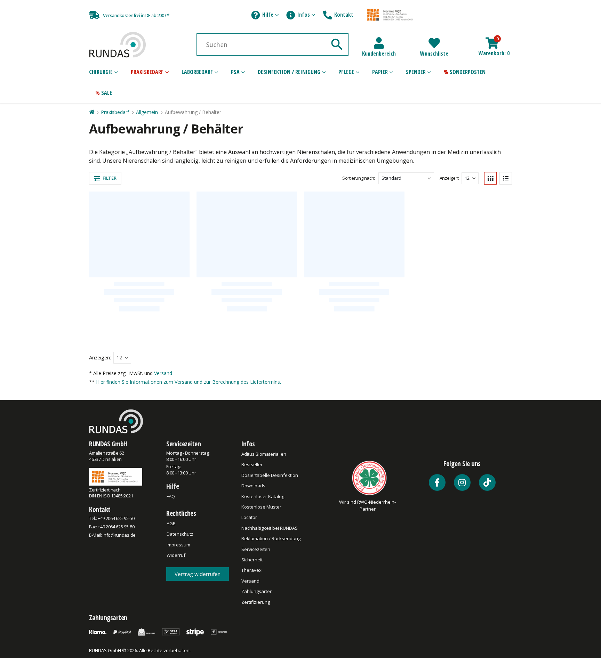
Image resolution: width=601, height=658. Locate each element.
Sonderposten (468, 72)
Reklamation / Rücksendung (270, 538)
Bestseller (252, 464)
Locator (249, 517)
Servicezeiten (183, 443)
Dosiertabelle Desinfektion (269, 475)
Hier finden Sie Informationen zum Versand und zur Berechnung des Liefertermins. (188, 382)
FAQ (171, 496)
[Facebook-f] (437, 482)
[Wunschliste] (434, 43)
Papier (380, 72)
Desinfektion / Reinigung (289, 72)
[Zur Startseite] (91, 112)
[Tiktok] (487, 482)
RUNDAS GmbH (108, 443)
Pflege (346, 72)
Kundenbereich (379, 53)
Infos (303, 14)
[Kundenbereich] (379, 43)
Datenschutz (180, 534)
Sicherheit (252, 560)
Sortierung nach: (358, 178)
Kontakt (343, 14)
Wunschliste (434, 53)
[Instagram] (462, 482)
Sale (106, 93)
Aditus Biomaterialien (263, 454)
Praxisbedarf (147, 72)
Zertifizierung (255, 602)
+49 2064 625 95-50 (116, 518)
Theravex (251, 570)
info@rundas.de (119, 535)
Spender (416, 72)
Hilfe (267, 14)
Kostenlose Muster (261, 507)
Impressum (178, 545)
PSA (235, 72)
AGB (171, 523)
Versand (163, 373)
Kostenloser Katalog (262, 496)
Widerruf (176, 555)
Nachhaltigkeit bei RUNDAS (269, 528)
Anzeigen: (449, 178)
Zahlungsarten (257, 591)
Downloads (253, 485)
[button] (105, 178)
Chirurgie (101, 72)
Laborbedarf (197, 72)
